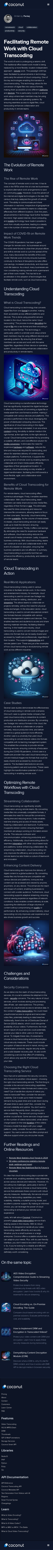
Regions (4, 1497)
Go (2, 1470)
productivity (9, 31)
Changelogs (6, 1503)
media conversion (12, 444)
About (3, 1397)
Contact (4, 1401)
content (7, 431)
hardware (18, 447)
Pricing (4, 1394)
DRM (3, 1431)
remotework (10, 27)
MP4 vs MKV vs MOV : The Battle (14, 1527)
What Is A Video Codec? (10, 1523)
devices (11, 93)
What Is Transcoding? (9, 1519)
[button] (48, 4)
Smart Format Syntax (9, 1500)
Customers (5, 1404)
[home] (14, 4)
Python (4, 1463)
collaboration (32, 27)
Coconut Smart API (8, 1444)
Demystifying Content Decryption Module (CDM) (30, 1354)
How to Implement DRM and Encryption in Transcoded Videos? (30, 1330)
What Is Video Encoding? (11, 1515)
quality (37, 908)
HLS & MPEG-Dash (8, 1428)
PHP (3, 1460)
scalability (16, 519)
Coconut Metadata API (10, 1490)
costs (19, 193)
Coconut (26, 1218)
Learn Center (6, 1408)
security (21, 31)
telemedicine (34, 640)
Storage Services (8, 1441)
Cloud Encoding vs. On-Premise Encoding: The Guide (29, 1306)
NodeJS (4, 1456)
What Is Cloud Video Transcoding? (15, 1531)
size (30, 506)
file (12, 327)
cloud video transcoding (23, 1221)
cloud (21, 27)
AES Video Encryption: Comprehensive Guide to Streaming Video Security (31, 1277)
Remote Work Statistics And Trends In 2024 (28, 1158)
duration (30, 1123)
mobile (11, 221)
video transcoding (24, 1011)
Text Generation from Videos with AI (15, 1493)
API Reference (7, 1483)
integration (17, 844)
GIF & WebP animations (10, 1438)
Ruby (3, 1466)
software (30, 447)
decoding (39, 323)
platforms (43, 90)
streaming (8, 603)
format (25, 311)
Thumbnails (6, 1434)
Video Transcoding (8, 1424)
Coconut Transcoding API (11, 1486)
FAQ (3, 1411)
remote (17, 71)
